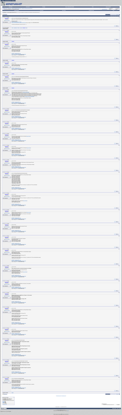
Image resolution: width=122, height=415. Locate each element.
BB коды (4, 401)
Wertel (12, 392)
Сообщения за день (91, 10)
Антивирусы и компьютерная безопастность (27, 8)
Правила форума (16, 10)
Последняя (117, 14)
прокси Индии (28, 136)
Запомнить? (117, 8)
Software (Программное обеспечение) (16, 8)
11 (114, 14)
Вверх (120, 408)
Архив (118, 408)
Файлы (3, 0)
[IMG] (3, 402)
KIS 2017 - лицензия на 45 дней (16, 53)
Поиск (113, 10)
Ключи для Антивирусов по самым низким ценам (19, 22)
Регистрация (41, 10)
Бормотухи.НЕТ (5, 8)
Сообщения (13, 0)
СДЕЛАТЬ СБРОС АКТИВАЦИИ (29, 96)
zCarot (68, 410)
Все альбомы (64, 10)
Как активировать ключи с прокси (16, 21)
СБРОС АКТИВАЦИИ (26, 92)
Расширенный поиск (104, 9)
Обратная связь (114, 408)
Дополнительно (8, 0)
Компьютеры (9, 8)
